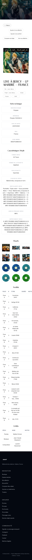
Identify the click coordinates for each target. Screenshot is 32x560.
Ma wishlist (5, 483)
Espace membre (6, 477)
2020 (15, 96)
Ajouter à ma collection (16, 30)
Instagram (5, 532)
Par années (5, 512)
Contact (4, 538)
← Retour (7, 25)
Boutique (4, 474)
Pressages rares (6, 515)
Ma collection (5, 480)
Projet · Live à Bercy (10, 92)
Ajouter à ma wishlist (16, 34)
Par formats (5, 509)
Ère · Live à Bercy (9, 89)
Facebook (4, 535)
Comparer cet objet (9, 38)
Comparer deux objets (8, 486)
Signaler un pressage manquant (10, 529)
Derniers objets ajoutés (8, 518)
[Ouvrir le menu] (27, 4)
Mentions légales (6, 541)
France (7, 96)
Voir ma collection (22, 38)
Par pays (4, 506)
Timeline (4, 492)
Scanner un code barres (8, 489)
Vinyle (21, 92)
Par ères (4, 503)
